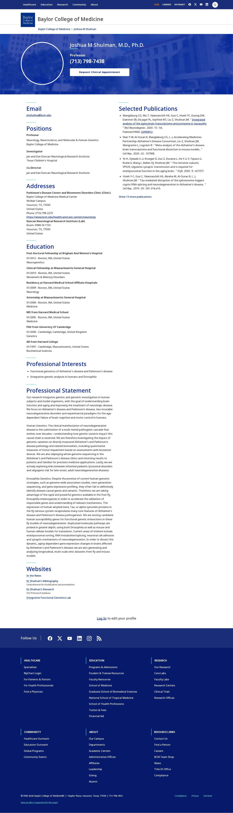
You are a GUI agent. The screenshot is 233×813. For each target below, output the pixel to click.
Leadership (95, 769)
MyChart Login (32, 673)
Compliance (161, 775)
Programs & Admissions (103, 667)
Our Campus (96, 738)
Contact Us (161, 738)
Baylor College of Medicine (54, 29)
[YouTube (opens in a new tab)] (201, 4)
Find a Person (162, 744)
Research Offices (164, 698)
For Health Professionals (38, 685)
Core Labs (160, 673)
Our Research (162, 667)
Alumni (93, 781)
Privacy (195, 795)
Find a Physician (33, 691)
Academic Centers (99, 751)
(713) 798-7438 (87, 61)
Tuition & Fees (97, 710)
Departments (97, 744)
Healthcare (29, 4)
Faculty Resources (100, 679)
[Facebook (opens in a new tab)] (189, 4)
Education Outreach (36, 744)
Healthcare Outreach (36, 738)
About (94, 4)
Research (62, 4)
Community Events (35, 757)
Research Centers (164, 685)
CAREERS (166, 4)
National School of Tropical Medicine (111, 698)
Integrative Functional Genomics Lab (48, 597)
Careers (158, 751)
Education (46, 4)
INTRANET (179, 4)
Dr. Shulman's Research (40, 589)
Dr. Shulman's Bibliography (42, 581)
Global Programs (34, 751)
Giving (93, 775)
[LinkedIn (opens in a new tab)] (207, 4)
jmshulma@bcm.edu (38, 115)
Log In (102, 618)
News (157, 763)
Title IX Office (162, 769)
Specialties (30, 667)
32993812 (146, 132)
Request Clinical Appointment (99, 72)
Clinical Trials (162, 691)
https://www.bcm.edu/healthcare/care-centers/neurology (61, 217)
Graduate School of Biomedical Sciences (113, 691)
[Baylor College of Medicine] (28, 20)
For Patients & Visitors (37, 679)
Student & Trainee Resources (106, 673)
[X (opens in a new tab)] (195, 4)
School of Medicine (100, 685)
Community (79, 4)
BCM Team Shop (164, 757)
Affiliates (94, 763)
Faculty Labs (161, 679)
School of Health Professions (106, 704)
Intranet (208, 795)
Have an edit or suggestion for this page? (39, 802)
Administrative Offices (102, 757)
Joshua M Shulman (85, 29)
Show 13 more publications (135, 196)
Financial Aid (96, 716)
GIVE (156, 4)
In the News (33, 575)
